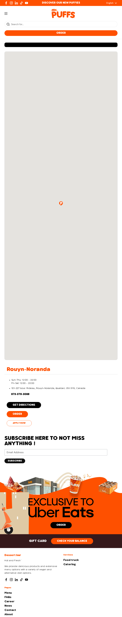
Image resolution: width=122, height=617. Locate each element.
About (8, 614)
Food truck (71, 560)
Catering (69, 564)
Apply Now (19, 423)
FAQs (7, 597)
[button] (61, 203)
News (8, 606)
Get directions (24, 405)
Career (9, 601)
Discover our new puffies (61, 3)
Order (61, 33)
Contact (10, 610)
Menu (8, 593)
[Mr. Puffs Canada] (63, 13)
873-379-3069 (20, 394)
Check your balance (72, 541)
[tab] (61, 369)
